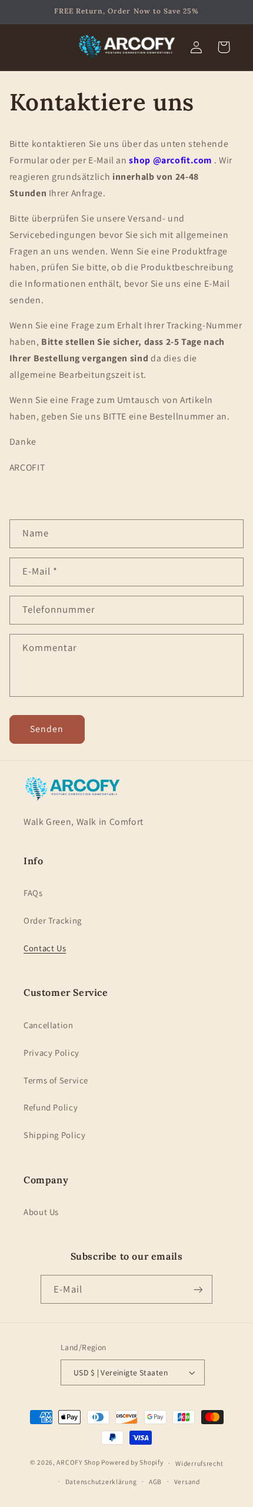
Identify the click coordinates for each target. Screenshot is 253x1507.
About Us (41, 1211)
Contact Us (45, 948)
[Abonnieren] (197, 1289)
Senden (47, 729)
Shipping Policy (54, 1134)
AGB (155, 1481)
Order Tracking (53, 920)
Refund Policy (51, 1107)
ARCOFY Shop (77, 1462)
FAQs (33, 892)
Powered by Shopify (132, 1462)
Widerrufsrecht (199, 1463)
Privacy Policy (51, 1052)
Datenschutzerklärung (101, 1481)
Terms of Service (56, 1080)
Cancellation (49, 1025)
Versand (187, 1481)
